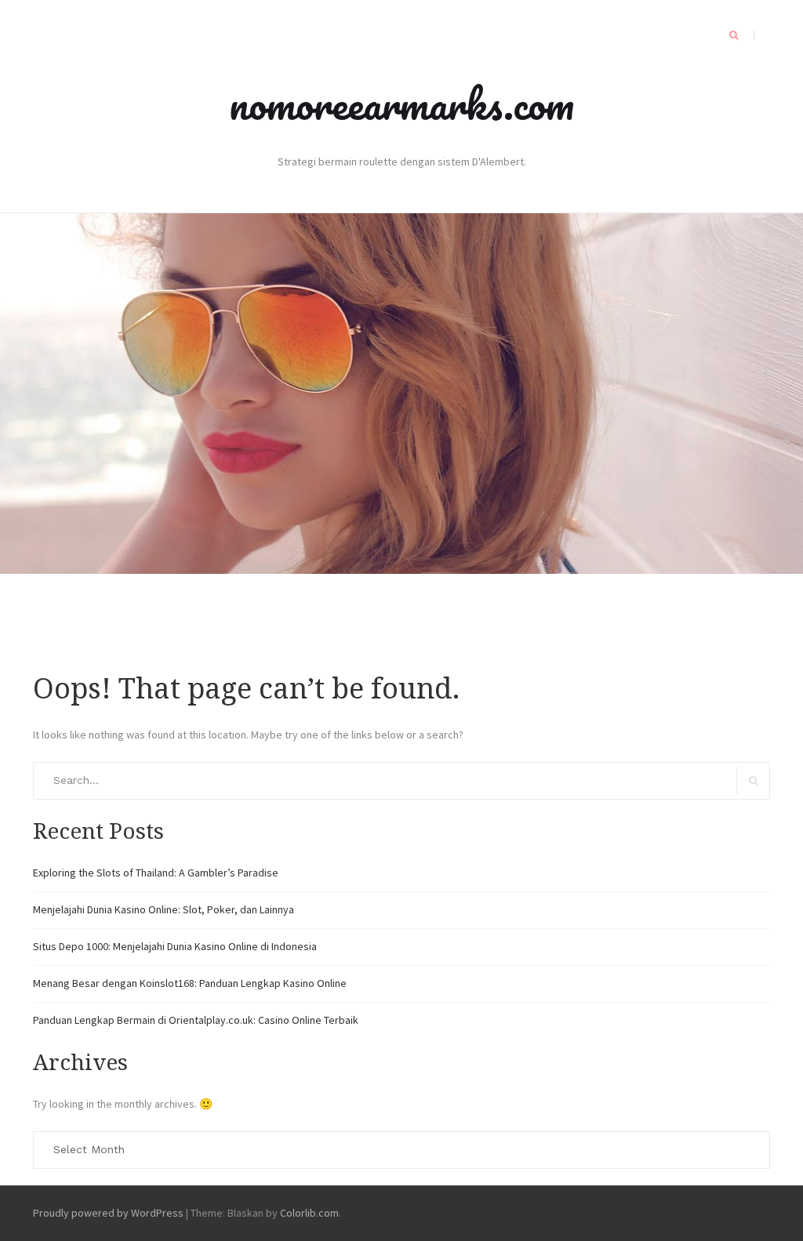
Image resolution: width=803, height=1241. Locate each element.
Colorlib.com (309, 1213)
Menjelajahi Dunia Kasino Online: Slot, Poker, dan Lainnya (163, 909)
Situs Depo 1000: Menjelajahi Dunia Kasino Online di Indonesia (175, 946)
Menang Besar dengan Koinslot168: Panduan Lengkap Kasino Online (190, 983)
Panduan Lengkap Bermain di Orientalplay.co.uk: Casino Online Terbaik (195, 1020)
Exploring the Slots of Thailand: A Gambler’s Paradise (155, 872)
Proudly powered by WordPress (108, 1213)
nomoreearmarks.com (401, 103)
